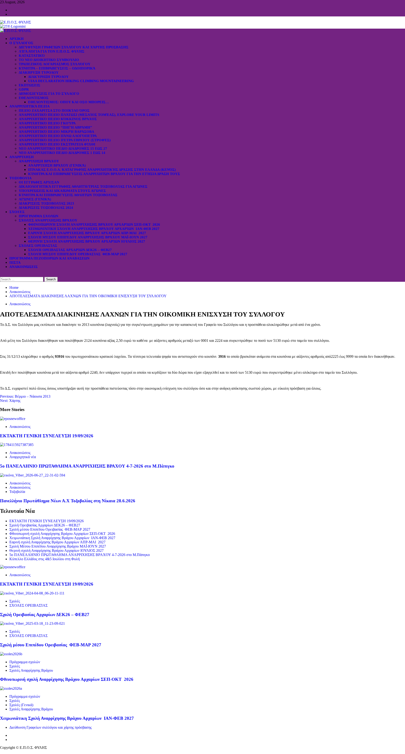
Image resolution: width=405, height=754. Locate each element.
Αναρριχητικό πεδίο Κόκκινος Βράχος (58, 119)
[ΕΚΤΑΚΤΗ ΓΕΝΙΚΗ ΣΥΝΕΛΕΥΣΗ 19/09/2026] (12, 419)
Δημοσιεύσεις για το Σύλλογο (49, 93)
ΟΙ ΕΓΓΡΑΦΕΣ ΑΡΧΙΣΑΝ (39, 182)
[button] (1, 275)
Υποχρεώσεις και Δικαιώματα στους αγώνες (62, 191)
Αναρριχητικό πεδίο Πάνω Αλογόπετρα (58, 136)
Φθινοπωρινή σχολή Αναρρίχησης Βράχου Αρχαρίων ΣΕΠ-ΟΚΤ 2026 (94, 224)
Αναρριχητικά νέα (22, 457)
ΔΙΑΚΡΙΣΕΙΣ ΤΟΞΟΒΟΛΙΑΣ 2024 (46, 207)
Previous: (25, 396)
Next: (10, 401)
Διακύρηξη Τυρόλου (48, 77)
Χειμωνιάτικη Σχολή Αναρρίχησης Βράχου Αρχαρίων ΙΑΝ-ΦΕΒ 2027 (93, 229)
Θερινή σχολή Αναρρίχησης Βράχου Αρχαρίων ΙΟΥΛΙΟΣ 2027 (86, 241)
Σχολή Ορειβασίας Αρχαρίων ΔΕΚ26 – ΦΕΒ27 (70, 250)
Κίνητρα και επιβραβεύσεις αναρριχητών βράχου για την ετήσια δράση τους (104, 174)
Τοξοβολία (20, 178)
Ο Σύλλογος (21, 43)
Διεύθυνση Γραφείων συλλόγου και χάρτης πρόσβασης (73, 47)
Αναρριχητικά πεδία (29, 106)
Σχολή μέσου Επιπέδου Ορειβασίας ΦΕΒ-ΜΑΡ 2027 (77, 254)
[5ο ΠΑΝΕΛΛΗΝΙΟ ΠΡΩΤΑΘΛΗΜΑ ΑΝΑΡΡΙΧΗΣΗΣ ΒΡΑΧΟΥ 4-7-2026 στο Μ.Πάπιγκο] (17, 445)
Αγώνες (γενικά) (35, 199)
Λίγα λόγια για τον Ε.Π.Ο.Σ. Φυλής (51, 51)
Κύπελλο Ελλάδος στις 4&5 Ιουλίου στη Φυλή (44, 559)
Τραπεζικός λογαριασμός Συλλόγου (54, 64)
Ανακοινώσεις (23, 267)
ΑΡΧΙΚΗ (16, 39)
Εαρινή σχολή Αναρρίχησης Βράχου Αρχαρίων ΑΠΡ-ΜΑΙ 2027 (87, 233)
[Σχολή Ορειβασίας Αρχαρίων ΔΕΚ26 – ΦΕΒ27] (32, 593)
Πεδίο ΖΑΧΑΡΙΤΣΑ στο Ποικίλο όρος (54, 110)
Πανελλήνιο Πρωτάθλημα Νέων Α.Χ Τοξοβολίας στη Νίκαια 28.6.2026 (67, 500)
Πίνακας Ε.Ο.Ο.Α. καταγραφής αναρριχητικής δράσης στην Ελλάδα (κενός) (102, 169)
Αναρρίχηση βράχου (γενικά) (57, 165)
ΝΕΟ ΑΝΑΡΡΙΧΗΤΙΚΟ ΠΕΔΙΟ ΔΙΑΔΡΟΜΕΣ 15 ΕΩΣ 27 (63, 148)
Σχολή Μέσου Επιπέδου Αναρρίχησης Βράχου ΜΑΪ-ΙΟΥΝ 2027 (87, 237)
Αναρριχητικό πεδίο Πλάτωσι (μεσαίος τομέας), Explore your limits (89, 115)
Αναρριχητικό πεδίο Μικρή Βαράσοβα (56, 131)
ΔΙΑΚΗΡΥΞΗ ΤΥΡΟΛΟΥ (39, 72)
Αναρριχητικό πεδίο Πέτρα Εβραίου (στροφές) (65, 140)
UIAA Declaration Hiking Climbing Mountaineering (81, 81)
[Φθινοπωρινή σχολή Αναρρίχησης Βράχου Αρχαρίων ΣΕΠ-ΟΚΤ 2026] (11, 654)
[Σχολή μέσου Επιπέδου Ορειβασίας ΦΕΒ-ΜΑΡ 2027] (32, 623)
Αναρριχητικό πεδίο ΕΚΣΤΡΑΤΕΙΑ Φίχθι (57, 144)
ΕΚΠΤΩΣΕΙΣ (29, 85)
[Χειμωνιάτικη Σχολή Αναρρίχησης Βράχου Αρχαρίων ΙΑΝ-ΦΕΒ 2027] (11, 688)
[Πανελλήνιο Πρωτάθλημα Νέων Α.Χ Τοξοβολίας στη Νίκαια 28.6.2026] (32, 475)
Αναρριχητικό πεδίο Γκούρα (47, 123)
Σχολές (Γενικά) (21, 705)
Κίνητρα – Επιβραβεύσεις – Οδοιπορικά (57, 68)
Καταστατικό (32, 55)
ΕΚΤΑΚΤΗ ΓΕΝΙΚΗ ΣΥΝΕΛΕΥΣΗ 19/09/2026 (46, 435)
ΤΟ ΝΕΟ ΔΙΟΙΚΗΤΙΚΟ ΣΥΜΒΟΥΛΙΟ (49, 60)
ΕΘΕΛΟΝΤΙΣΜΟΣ (34, 98)
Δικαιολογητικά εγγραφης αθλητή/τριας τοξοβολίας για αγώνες (83, 186)
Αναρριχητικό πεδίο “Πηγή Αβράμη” (55, 127)
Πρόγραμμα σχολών (24, 662)
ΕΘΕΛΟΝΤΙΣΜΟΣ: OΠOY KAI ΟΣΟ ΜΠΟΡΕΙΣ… (68, 102)
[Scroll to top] (1, 752)
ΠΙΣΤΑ (15, 262)
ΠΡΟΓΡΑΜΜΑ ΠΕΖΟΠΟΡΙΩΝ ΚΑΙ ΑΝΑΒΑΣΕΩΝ (49, 258)
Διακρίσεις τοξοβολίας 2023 (46, 203)
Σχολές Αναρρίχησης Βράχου (48, 220)
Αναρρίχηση (21, 157)
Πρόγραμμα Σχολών (38, 216)
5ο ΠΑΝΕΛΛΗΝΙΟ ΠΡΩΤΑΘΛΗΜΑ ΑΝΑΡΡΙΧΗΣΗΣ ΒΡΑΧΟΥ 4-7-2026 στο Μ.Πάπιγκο (87, 466)
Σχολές (17, 212)
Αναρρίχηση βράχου (39, 161)
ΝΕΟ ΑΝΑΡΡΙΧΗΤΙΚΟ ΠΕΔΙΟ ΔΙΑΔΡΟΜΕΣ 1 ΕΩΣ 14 (62, 153)
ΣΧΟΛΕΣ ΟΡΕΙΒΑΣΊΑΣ (38, 246)
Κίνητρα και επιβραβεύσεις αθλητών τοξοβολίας (68, 195)
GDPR (24, 89)
